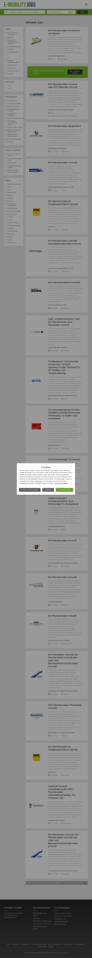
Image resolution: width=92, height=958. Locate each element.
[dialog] (46, 479)
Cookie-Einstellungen (29, 490)
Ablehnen (48, 490)
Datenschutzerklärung (61, 483)
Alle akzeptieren (64, 490)
